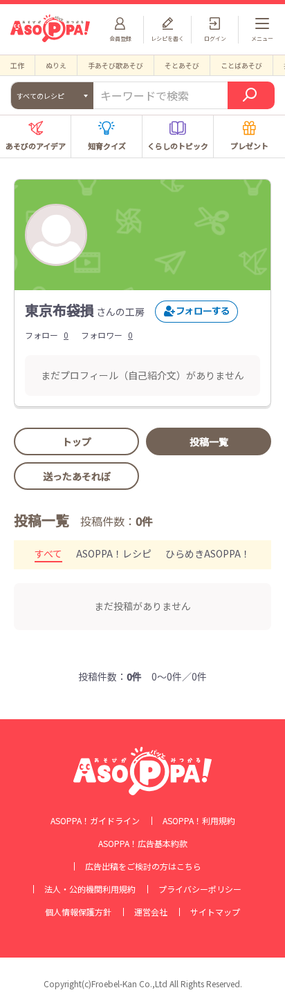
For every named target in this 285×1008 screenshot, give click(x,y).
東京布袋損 (59, 310)
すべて (48, 553)
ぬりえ (56, 65)
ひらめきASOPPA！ (207, 553)
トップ (76, 441)
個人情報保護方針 (78, 912)
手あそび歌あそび (115, 65)
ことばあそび (241, 65)
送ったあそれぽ (77, 476)
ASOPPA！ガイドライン (95, 821)
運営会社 (150, 912)
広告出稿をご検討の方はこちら (143, 866)
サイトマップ (215, 912)
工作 (17, 65)
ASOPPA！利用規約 (199, 821)
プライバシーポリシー (199, 889)
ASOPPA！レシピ (113, 553)
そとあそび (182, 65)
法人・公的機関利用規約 (90, 889)
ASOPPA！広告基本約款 (142, 843)
